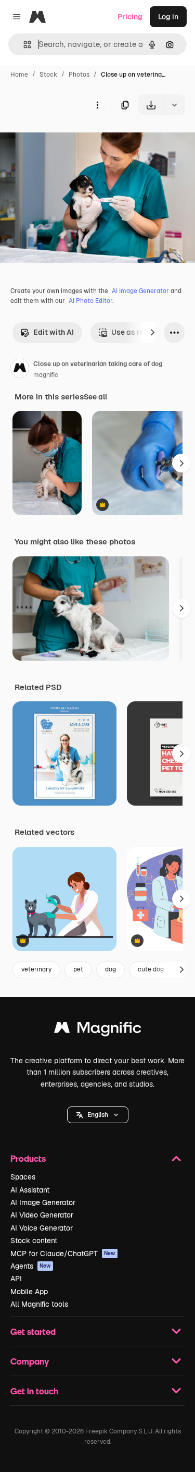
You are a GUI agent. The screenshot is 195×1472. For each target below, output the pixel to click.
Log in (168, 16)
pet (78, 969)
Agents (30, 1266)
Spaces (22, 1177)
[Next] (152, 332)
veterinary (36, 969)
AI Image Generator (140, 291)
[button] (97, 1114)
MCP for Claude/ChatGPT (62, 1253)
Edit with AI (53, 332)
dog (110, 969)
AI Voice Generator (41, 1228)
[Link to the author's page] (19, 370)
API (16, 1278)
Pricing (130, 16)
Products (28, 1158)
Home (19, 74)
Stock (48, 74)
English (97, 1115)
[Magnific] (97, 1030)
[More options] (97, 104)
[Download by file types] (174, 104)
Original (66, 139)
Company (29, 1361)
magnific (45, 375)
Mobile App (29, 1291)
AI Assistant (29, 1190)
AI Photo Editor (90, 301)
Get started (33, 1331)
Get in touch (34, 1390)
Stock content (33, 1240)
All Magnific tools (39, 1304)
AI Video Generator (41, 1215)
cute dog (151, 969)
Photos (79, 74)
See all (95, 397)
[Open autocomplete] (23, 44)
